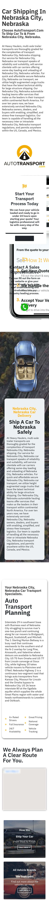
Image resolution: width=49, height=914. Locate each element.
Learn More (24, 847)
